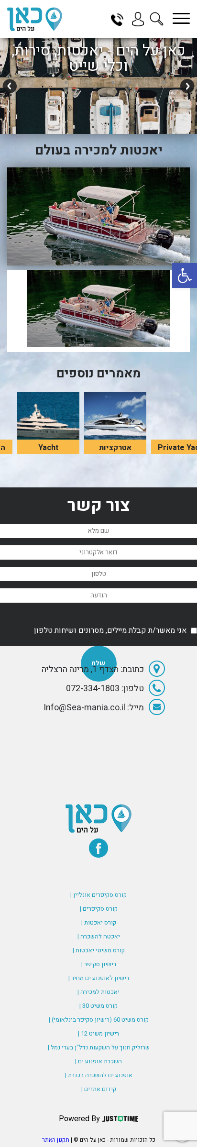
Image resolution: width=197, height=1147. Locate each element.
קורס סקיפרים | (99, 908)
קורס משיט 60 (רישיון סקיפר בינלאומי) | (99, 1019)
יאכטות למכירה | (98, 991)
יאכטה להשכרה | (98, 936)
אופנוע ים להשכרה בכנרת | (98, 1075)
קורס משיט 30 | (98, 1005)
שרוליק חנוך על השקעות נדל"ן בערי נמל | (99, 1047)
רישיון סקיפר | (98, 964)
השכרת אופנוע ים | (98, 1061)
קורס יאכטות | (98, 922)
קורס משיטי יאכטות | (99, 950)
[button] (184, 275)
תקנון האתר (55, 1140)
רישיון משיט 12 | (98, 1033)
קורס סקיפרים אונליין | (98, 894)
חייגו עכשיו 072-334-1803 (120, 19)
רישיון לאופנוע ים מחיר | (98, 977)
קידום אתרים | (98, 1088)
